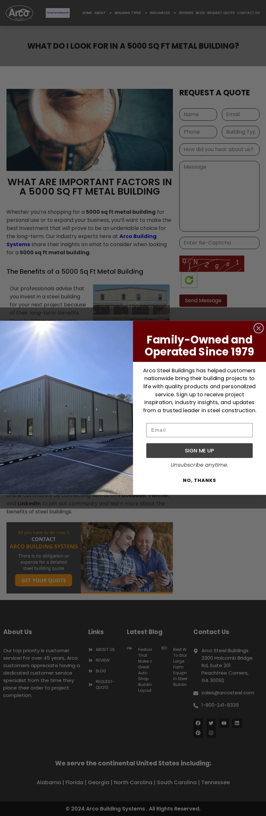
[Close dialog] (258, 328)
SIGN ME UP (199, 450)
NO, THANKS (199, 480)
